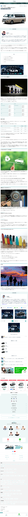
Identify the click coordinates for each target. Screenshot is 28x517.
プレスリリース (2, 508)
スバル (10, 469)
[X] (4, 307)
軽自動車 (14, 401)
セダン (16, 399)
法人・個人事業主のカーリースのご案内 (14, 417)
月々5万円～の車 (18, 464)
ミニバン (11, 399)
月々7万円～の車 (24, 464)
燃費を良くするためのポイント (8, 59)
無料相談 (14, 460)
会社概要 (2, 510)
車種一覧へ (14, 415)
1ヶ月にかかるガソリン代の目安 (8, 57)
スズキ (4, 469)
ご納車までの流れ (7, 457)
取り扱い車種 (21, 455)
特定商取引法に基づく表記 (4, 506)
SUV (4, 472)
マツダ (15, 469)
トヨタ (2, 469)
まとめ (5, 61)
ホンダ (7, 469)
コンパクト (12, 401)
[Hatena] (24, 307)
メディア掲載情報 (3, 507)
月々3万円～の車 (8, 464)
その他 (16, 401)
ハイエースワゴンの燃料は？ (8, 56)
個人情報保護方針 (3, 509)
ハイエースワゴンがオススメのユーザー (9, 60)
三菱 (12, 469)
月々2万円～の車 (3, 464)
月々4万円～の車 (13, 464)
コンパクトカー (11, 472)
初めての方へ (7, 455)
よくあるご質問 (21, 457)
